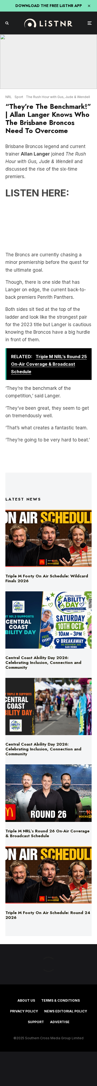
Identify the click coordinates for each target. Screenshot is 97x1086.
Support (36, 1022)
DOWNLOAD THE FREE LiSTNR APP (48, 5)
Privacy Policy (24, 1011)
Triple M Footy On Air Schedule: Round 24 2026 (47, 915)
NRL (8, 97)
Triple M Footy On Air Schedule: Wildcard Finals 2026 (46, 578)
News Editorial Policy (65, 1011)
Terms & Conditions (60, 1000)
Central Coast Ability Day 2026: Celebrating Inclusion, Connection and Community (43, 662)
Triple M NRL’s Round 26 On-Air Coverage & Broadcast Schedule (47, 833)
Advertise (60, 1022)
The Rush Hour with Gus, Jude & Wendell (58, 97)
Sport (19, 97)
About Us (26, 1000)
